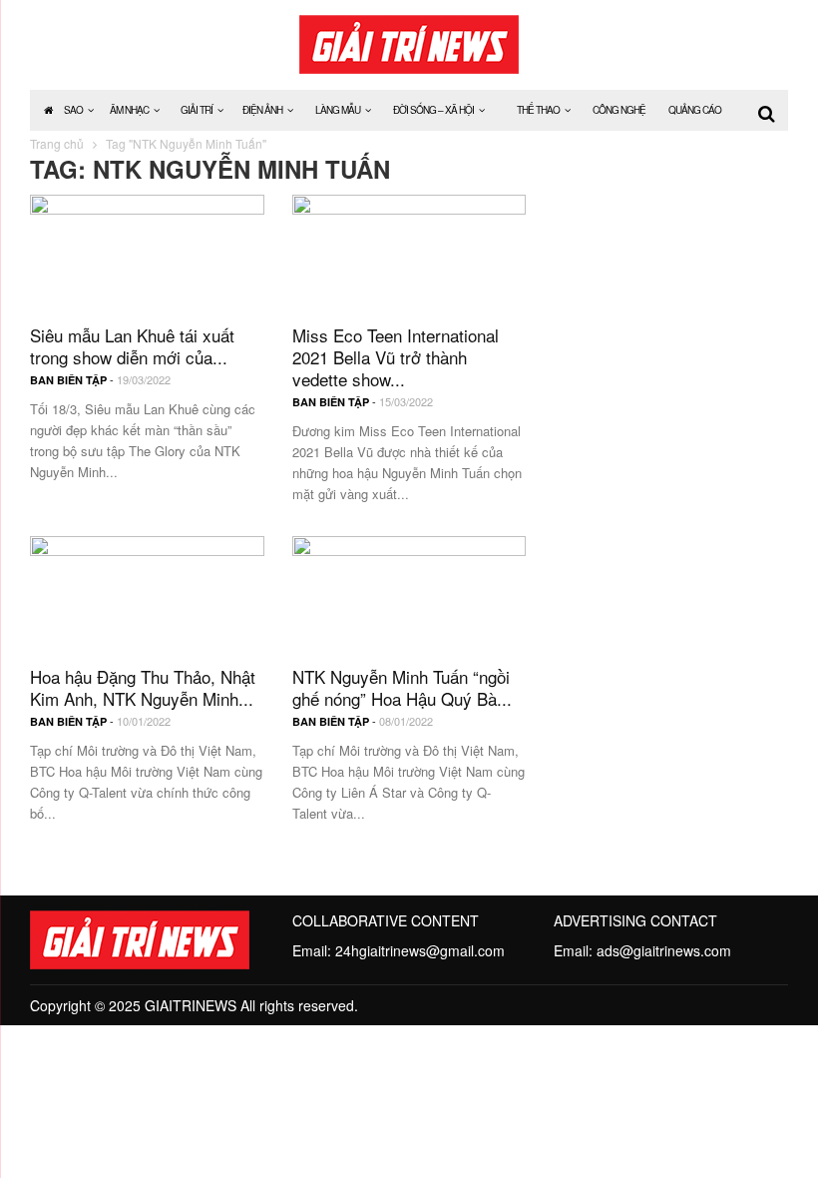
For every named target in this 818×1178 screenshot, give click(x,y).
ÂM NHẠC (129, 110)
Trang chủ (57, 143)
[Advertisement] (671, 294)
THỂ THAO (538, 110)
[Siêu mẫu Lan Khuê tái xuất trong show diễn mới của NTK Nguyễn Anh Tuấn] (147, 251)
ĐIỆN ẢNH (262, 110)
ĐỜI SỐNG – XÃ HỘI (433, 110)
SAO (73, 110)
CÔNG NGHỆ (619, 110)
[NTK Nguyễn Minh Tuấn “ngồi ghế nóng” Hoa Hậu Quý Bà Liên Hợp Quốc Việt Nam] (409, 591)
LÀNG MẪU (337, 110)
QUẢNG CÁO (694, 110)
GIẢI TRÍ (196, 110)
